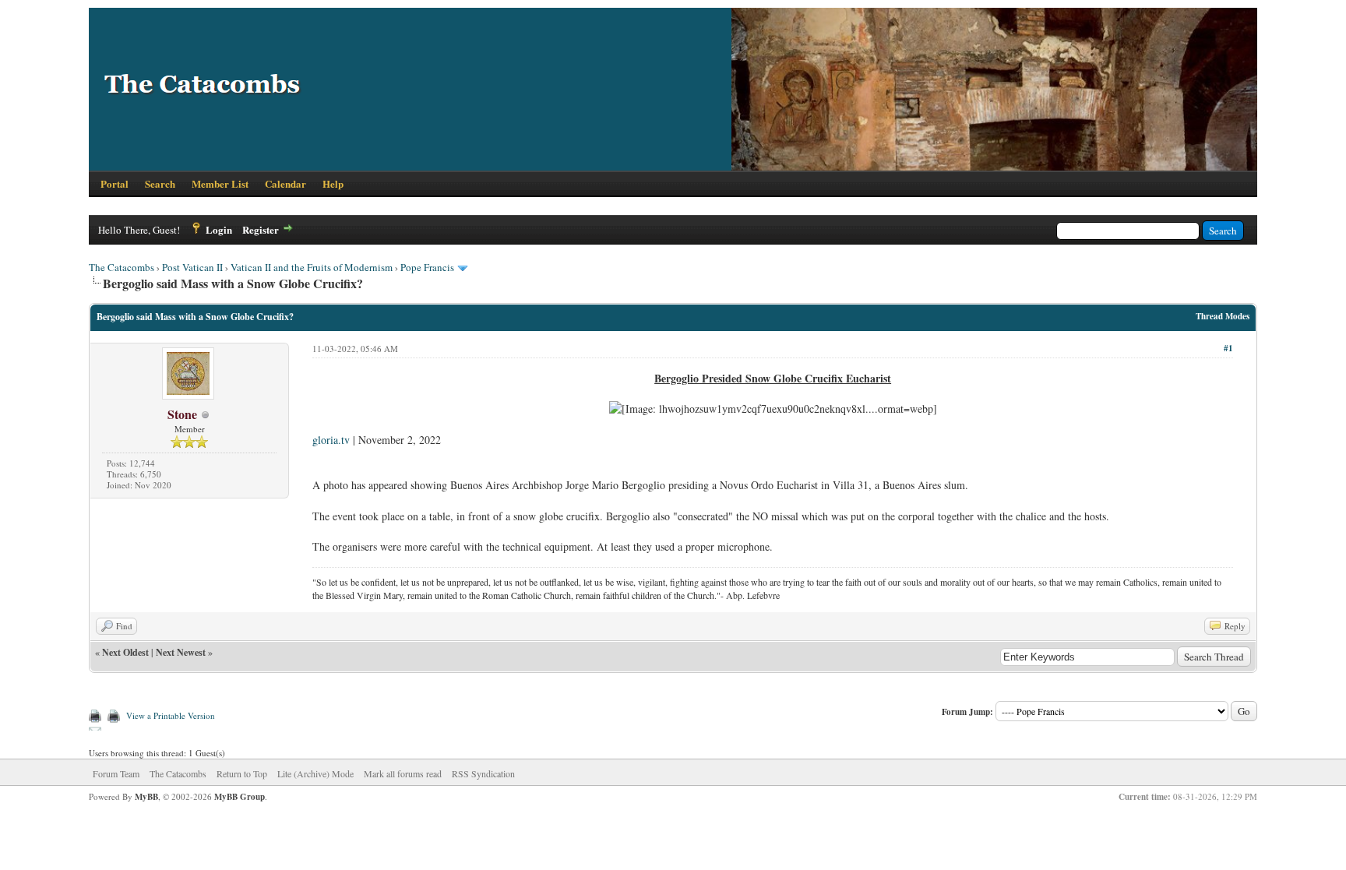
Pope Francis (427, 267)
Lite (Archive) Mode (315, 773)
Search (160, 183)
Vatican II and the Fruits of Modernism (312, 267)
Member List (220, 183)
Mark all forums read (403, 773)
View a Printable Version (170, 715)
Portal (114, 183)
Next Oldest (125, 652)
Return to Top (242, 773)
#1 (1228, 348)
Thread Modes (1222, 316)
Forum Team (116, 773)
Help (333, 183)
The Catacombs (121, 267)
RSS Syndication (483, 773)
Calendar (285, 183)
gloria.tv (331, 439)
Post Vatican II (192, 267)
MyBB (146, 797)
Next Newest (181, 652)
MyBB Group (239, 797)
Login (219, 229)
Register (260, 229)
